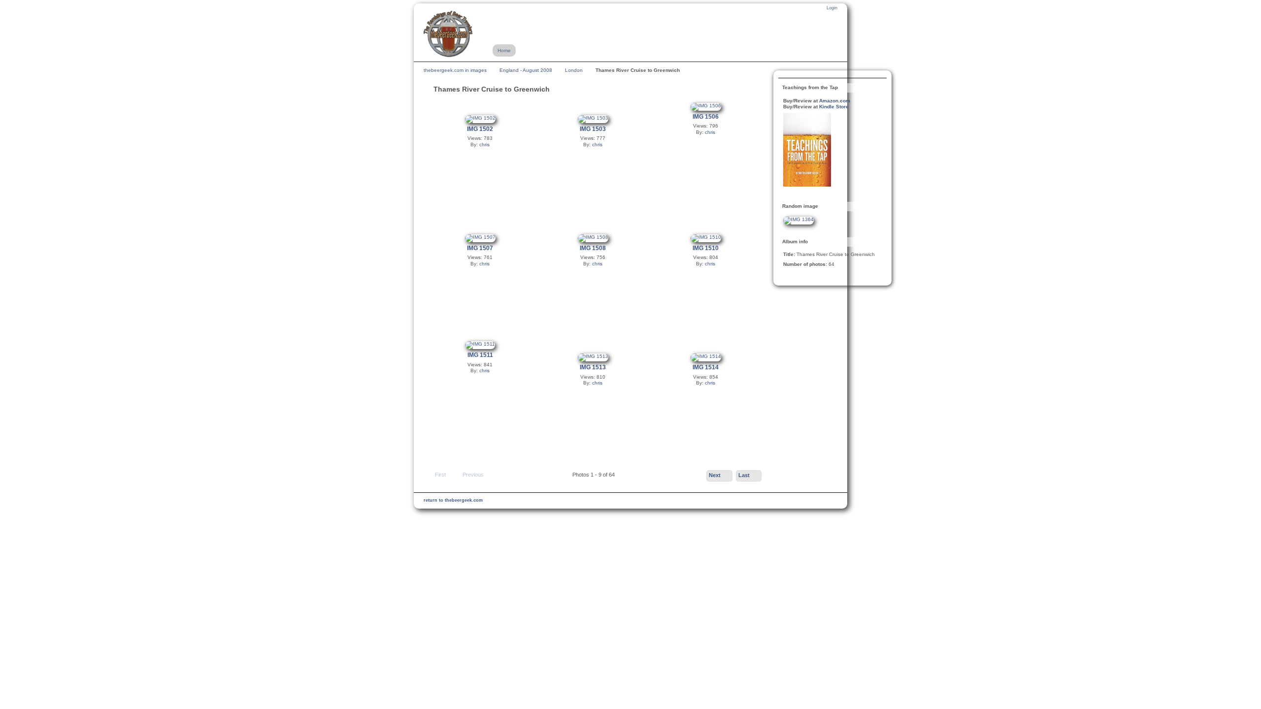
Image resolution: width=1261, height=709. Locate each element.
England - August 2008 (525, 70)
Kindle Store (834, 106)
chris (484, 144)
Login (832, 7)
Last (744, 475)
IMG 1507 (480, 248)
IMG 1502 (480, 129)
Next (715, 475)
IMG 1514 (706, 367)
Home (504, 50)
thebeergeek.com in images (455, 70)
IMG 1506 (706, 116)
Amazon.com (834, 100)
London (574, 70)
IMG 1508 (593, 248)
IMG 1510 (706, 248)
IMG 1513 (593, 367)
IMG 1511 (480, 355)
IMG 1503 (593, 129)
